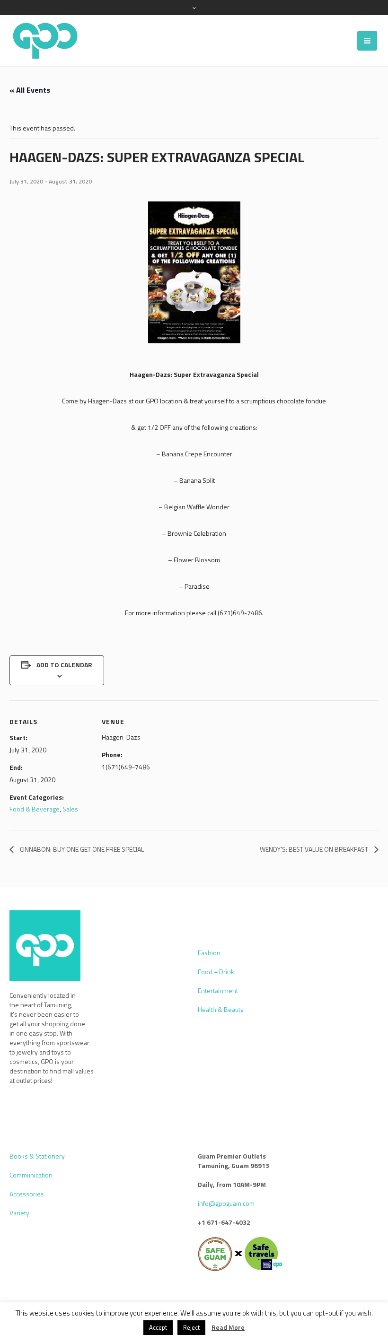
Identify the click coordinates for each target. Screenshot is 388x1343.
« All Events (29, 90)
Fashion (209, 953)
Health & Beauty (221, 1009)
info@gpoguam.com (226, 1203)
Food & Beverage (34, 809)
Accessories (26, 1194)
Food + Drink (216, 972)
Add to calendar (64, 665)
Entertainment (218, 990)
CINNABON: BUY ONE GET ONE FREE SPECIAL (81, 849)
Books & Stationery (37, 1156)
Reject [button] (191, 1327)
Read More (228, 1327)
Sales (70, 809)
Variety (19, 1213)
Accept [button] (158, 1327)
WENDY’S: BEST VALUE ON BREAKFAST (315, 849)
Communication (31, 1175)
